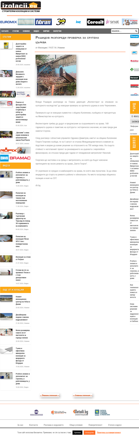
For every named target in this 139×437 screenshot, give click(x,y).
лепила (26, 144)
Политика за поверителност (109, 432)
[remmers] (134, 96)
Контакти (33, 425)
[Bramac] (15, 161)
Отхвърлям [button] (89, 433)
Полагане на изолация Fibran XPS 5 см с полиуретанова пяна (22, 241)
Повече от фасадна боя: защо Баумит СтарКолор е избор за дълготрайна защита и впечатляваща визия (22, 112)
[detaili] (80, 415)
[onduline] (134, 62)
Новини (26, 308)
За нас (20, 425)
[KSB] (36, 415)
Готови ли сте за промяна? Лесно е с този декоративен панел (23, 275)
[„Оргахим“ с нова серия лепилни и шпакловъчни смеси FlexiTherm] (6, 134)
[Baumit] (130, 24)
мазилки (27, 65)
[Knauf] (78, 24)
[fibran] (43, 24)
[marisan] (26, 24)
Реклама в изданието (54, 425)
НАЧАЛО (4, 31)
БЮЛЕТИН (57, 31)
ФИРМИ (46, 31)
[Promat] (134, 37)
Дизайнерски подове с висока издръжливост (22, 317)
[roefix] (15, 153)
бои (25, 126)
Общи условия (76, 425)
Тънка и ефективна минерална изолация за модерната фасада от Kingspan (21, 355)
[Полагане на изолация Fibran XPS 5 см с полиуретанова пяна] (6, 238)
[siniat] (113, 24)
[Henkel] (95, 24)
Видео (26, 186)
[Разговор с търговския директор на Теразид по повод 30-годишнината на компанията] (6, 215)
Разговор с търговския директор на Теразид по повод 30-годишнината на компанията (23, 219)
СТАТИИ (15, 31)
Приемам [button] (77, 433)
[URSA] (15, 97)
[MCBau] (134, 54)
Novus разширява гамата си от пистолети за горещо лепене (23, 334)
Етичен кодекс (115, 425)
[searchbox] (124, 31)
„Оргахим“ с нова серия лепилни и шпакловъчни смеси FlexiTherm (23, 136)
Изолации (42, 47)
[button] (136, 31)
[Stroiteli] (58, 415)
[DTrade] (134, 46)
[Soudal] (134, 87)
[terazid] (60, 24)
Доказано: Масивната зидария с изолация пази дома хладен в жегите (21, 78)
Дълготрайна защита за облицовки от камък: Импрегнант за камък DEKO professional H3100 (21, 52)
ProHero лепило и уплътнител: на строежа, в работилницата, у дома (23, 177)
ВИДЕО (36, 31)
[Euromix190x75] (8, 24)
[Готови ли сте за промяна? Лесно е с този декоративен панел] (6, 271)
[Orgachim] (134, 79)
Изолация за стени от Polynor (23, 258)
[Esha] (134, 71)
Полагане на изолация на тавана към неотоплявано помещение (21, 198)
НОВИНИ (26, 31)
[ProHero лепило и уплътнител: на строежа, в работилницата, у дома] (6, 174)
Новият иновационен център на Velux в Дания (23, 300)
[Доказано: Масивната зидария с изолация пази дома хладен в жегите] (6, 73)
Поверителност (95, 425)
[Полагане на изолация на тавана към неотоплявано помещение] (6, 194)
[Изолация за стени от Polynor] (6, 258)
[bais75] (102, 415)
